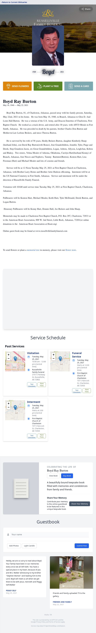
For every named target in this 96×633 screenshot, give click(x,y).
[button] (15, 358)
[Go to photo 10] (76, 586)
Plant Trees (42, 385)
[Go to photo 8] (73, 586)
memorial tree (33, 249)
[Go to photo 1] (63, 586)
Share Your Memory (79, 504)
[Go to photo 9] (75, 586)
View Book (53, 476)
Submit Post (82, 546)
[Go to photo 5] (69, 586)
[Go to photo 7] (72, 586)
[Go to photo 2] (64, 586)
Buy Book (67, 476)
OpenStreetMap (50, 626)
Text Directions (31, 385)
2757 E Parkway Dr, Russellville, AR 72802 (38, 377)
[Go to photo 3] (66, 586)
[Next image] (90, 572)
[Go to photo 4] (67, 586)
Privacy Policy (41, 622)
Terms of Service (55, 622)
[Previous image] (52, 572)
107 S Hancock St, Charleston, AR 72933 (83, 383)
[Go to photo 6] (70, 586)
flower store (71, 249)
